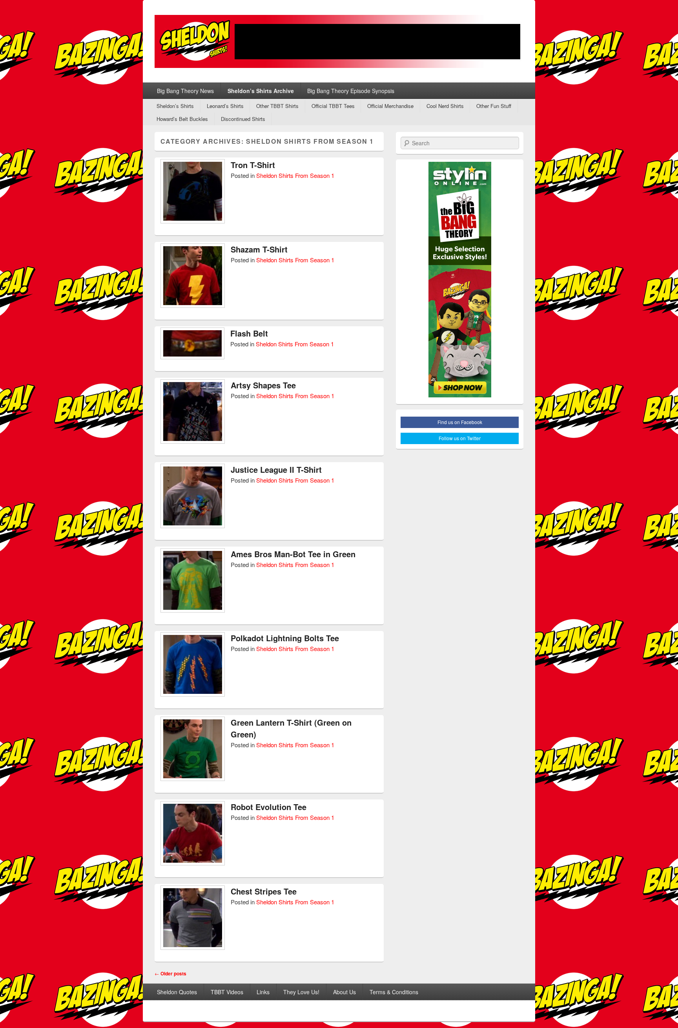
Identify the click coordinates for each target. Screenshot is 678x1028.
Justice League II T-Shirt (276, 469)
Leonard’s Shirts (225, 106)
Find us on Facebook (459, 422)
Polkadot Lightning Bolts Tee (285, 638)
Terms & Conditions (394, 992)
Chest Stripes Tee (264, 891)
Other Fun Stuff (493, 106)
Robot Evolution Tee (268, 806)
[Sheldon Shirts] (339, 41)
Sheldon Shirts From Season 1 (295, 175)
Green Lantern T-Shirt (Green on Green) (291, 728)
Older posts (170, 973)
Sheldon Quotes (177, 992)
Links (263, 992)
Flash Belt (249, 333)
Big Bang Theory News (185, 91)
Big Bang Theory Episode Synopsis (350, 91)
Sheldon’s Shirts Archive (261, 91)
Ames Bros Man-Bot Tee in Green (293, 554)
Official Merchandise (390, 106)
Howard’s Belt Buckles (182, 119)
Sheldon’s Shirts (175, 106)
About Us (344, 992)
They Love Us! (301, 992)
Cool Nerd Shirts (445, 106)
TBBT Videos (227, 992)
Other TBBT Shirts (277, 106)
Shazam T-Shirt (259, 249)
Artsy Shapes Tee (263, 385)
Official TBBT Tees (333, 106)
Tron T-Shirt (253, 164)
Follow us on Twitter (460, 438)
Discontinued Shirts (243, 119)
